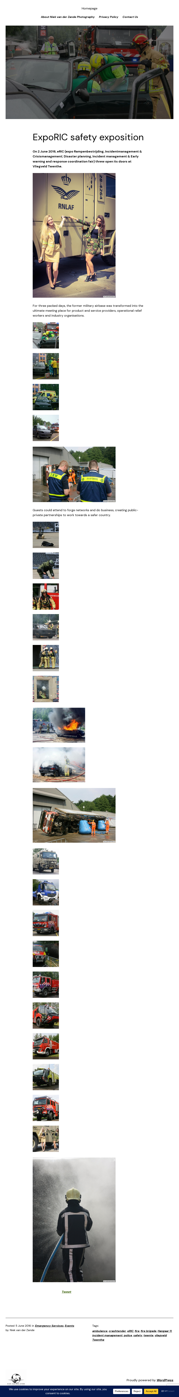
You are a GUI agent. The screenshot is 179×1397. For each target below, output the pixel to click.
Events (69, 1326)
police (128, 1335)
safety (137, 1335)
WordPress (165, 1380)
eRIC (130, 1331)
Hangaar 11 (165, 1331)
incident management (107, 1335)
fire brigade (148, 1331)
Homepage (89, 8)
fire (137, 1331)
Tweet (66, 1292)
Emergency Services (49, 1326)
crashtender (117, 1331)
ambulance (100, 1331)
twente (148, 1335)
